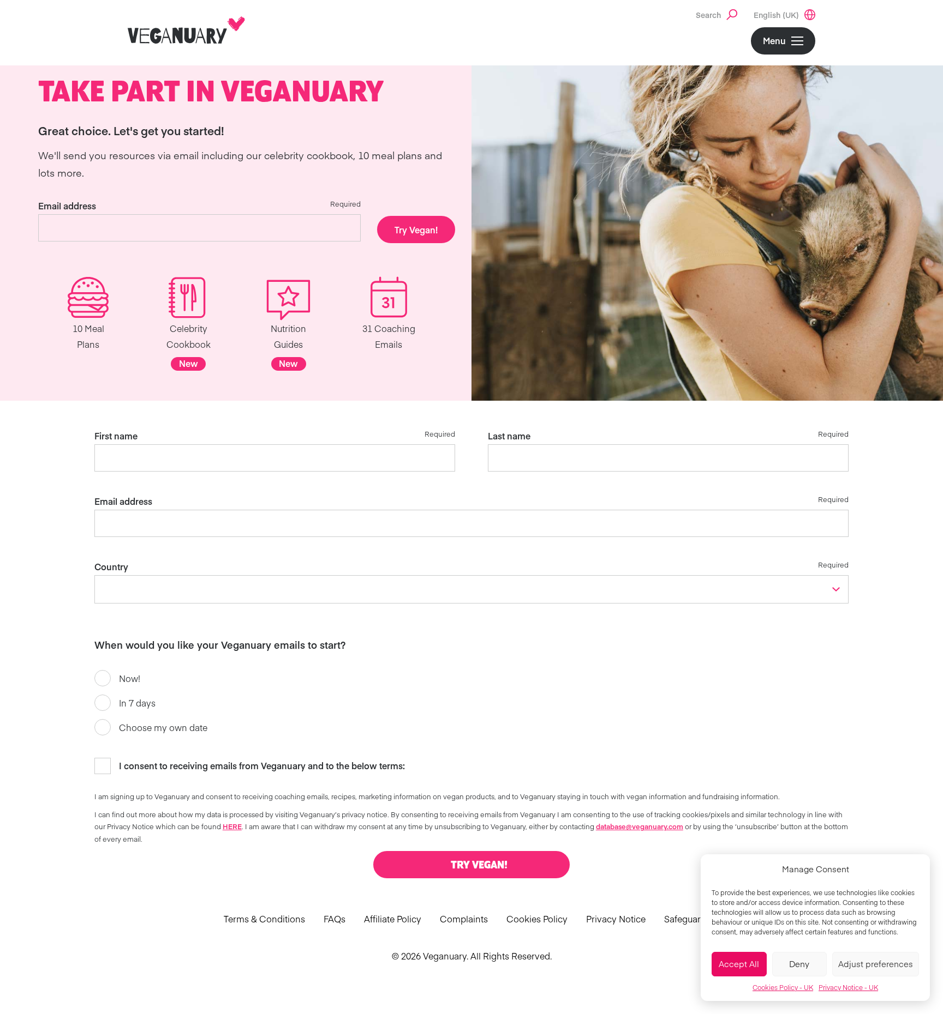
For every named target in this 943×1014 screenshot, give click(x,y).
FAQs (334, 919)
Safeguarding (691, 919)
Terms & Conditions (264, 919)
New (188, 363)
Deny (799, 963)
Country (111, 566)
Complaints (464, 919)
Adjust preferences (875, 963)
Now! (129, 678)
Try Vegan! (416, 230)
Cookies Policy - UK (783, 987)
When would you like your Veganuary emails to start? (219, 644)
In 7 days (137, 703)
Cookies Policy (537, 919)
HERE (232, 826)
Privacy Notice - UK (848, 987)
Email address (67, 206)
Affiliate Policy (392, 919)
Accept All (739, 963)
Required (345, 203)
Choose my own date (163, 727)
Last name (509, 436)
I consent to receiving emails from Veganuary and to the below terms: (262, 765)
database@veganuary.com (639, 826)
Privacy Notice (616, 919)
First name (116, 436)
